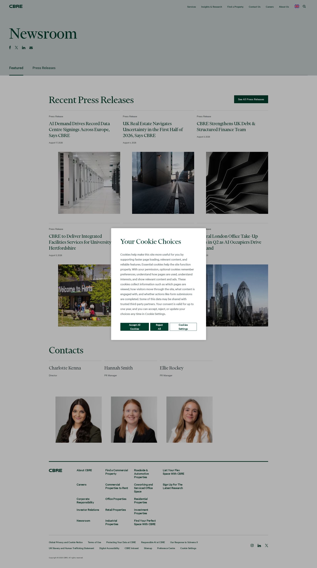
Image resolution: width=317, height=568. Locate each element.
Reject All (159, 326)
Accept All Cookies (134, 326)
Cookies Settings (183, 326)
